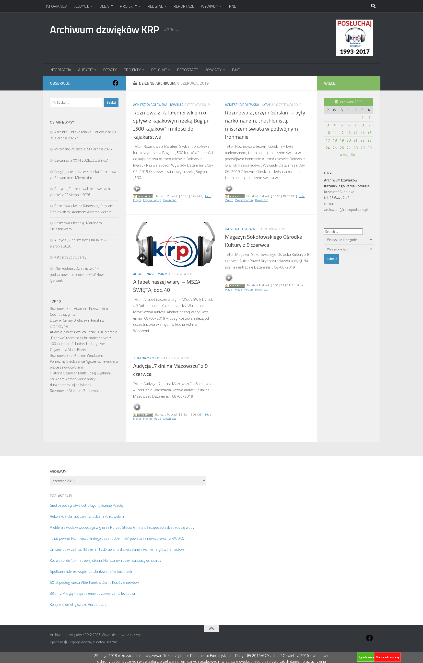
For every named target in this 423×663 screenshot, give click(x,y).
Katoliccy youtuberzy (70, 257)
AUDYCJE (81, 6)
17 (328, 140)
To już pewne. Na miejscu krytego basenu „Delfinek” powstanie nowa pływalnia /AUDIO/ (117, 538)
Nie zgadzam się (387, 657)
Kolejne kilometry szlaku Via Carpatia (78, 604)
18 (335, 140)
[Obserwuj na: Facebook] (115, 83)
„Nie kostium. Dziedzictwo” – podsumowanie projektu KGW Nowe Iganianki (78, 274)
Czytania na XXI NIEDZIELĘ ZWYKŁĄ (81, 160)
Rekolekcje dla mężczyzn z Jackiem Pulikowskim (87, 516)
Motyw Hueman (106, 642)
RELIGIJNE (155, 6)
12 (342, 132)
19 (342, 140)
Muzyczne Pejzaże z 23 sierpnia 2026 (83, 149)
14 (355, 132)
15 (362, 132)
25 (335, 148)
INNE (232, 6)
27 (349, 148)
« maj (344, 154)
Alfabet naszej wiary (150, 273)
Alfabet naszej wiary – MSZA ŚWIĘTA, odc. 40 (166, 286)
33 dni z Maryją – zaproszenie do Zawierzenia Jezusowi (92, 593)
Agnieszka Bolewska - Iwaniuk (158, 104)
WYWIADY (209, 6)
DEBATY (106, 6)
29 (362, 148)
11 (335, 132)
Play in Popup (152, 200)
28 (355, 148)
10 (328, 132)
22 (362, 140)
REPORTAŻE (184, 6)
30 (369, 148)
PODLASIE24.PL (61, 495)
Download (169, 200)
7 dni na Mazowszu (149, 357)
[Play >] (137, 188)
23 (369, 140)
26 (342, 148)
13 (349, 132)
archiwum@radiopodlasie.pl (346, 209)
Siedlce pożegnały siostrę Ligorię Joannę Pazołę (86, 505)
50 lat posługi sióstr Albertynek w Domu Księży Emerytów (94, 582)
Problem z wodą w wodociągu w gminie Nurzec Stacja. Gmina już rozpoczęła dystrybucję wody (122, 527)
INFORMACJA (57, 6)
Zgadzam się (368, 657)
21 (355, 140)
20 (349, 140)
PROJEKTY (128, 6)
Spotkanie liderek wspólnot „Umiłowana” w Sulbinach (91, 571)
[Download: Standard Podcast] (143, 196)
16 (369, 132)
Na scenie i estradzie (241, 228)
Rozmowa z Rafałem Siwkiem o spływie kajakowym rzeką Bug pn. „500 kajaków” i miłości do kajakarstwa (172, 124)
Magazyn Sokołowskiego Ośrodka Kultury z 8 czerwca (263, 241)
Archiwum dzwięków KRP (104, 29)
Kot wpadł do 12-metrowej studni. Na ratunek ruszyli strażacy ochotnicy (105, 560)
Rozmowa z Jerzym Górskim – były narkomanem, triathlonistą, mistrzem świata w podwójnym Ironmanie (265, 124)
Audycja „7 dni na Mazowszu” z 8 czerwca (170, 370)
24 (328, 148)
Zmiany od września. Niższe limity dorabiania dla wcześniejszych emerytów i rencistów (117, 549)
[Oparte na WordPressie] (65, 642)
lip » (354, 154)
